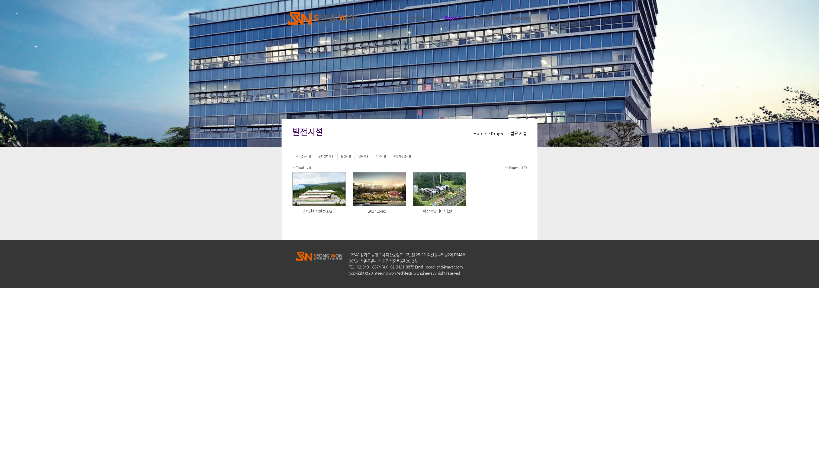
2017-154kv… (379, 211)
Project (453, 18)
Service (419, 18)
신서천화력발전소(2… (319, 211)
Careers (520, 18)
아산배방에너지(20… (439, 211)
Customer (487, 18)
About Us (386, 18)
